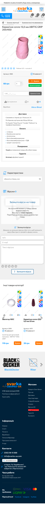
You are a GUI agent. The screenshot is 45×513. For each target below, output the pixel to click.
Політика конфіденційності (11, 394)
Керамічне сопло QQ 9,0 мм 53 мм (32, 320)
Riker (33, 369)
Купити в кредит (35, 85)
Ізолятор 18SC (8, 319)
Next (41, 318)
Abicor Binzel (36, 107)
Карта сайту (6, 397)
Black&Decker (11, 369)
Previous (3, 318)
